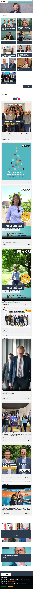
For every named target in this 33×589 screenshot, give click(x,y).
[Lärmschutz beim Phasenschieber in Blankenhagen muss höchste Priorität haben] (24, 25)
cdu (2, 242)
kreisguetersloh (17, 242)
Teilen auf (26, 139)
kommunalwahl (13, 242)
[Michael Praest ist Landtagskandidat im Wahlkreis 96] (8, 23)
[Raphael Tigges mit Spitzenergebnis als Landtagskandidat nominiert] (24, 37)
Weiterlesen (16, 535)
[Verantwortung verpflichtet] (8, 78)
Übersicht (14, 582)
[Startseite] (6, 574)
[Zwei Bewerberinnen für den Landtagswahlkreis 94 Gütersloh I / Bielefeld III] (24, 48)
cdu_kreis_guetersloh (6, 139)
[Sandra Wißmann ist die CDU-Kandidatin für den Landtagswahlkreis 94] (8, 35)
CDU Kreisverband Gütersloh (7, 440)
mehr (30, 332)
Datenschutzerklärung (12, 581)
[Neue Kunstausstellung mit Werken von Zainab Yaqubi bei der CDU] (8, 52)
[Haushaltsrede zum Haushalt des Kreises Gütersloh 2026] (24, 64)
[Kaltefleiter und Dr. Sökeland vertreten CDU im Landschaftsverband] (8, 63)
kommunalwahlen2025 (7, 242)
